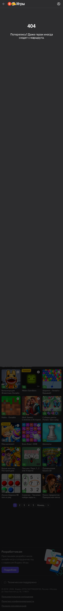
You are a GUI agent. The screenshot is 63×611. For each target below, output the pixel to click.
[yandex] (16, 4)
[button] (31, 305)
